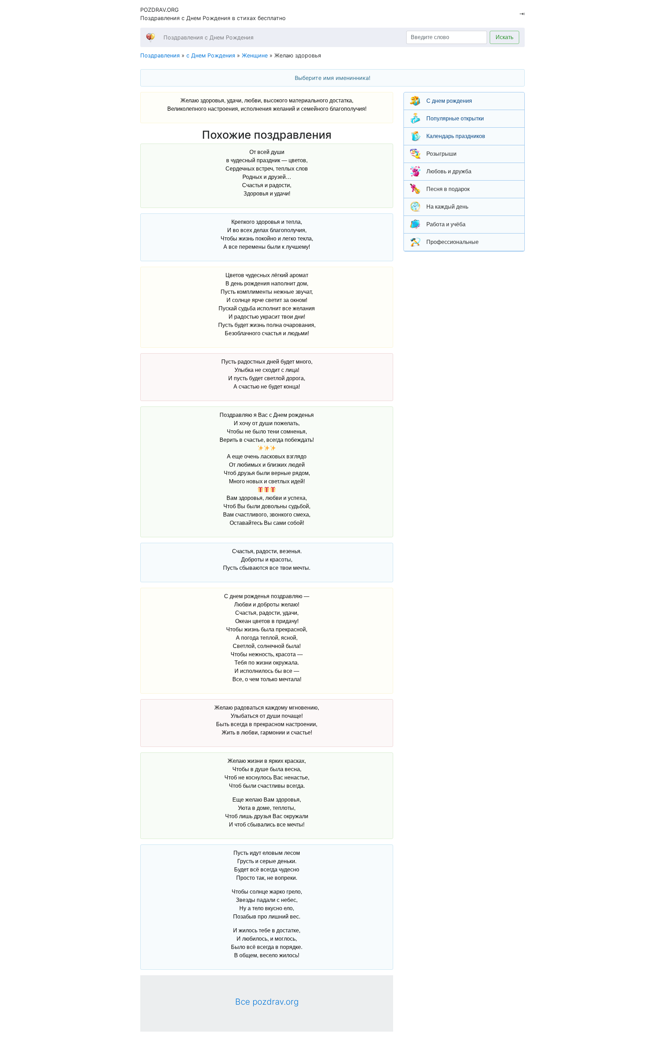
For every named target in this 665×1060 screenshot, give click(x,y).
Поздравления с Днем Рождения (208, 37)
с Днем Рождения (210, 55)
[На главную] (150, 37)
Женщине (255, 55)
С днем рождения (449, 101)
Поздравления (160, 55)
